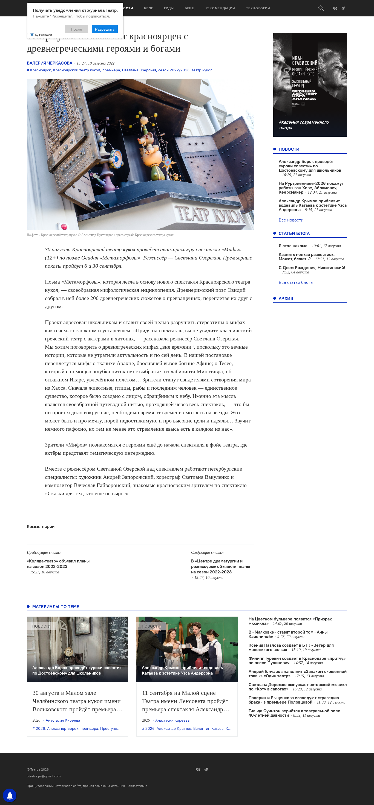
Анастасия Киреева (63, 720)
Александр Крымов (174, 728)
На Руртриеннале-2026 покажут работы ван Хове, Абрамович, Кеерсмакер (311, 187)
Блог (148, 8)
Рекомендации (220, 8)
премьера (111, 70)
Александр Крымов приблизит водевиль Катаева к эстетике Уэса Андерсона (313, 205)
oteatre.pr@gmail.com (44, 776)
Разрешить (104, 29)
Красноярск (40, 70)
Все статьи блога (296, 282)
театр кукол (202, 70)
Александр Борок (62, 728)
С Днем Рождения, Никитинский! (312, 267)
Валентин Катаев (208, 728)
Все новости (291, 220)
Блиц (190, 8)
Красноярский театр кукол (76, 70)
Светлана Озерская (139, 70)
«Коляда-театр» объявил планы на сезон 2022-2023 (58, 563)
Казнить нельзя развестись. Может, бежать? (307, 256)
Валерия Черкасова (49, 63)
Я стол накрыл (293, 245)
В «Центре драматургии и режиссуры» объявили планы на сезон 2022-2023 (220, 566)
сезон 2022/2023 (173, 70)
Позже (76, 29)
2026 (40, 728)
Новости (124, 8)
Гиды (169, 8)
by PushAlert (43, 35)
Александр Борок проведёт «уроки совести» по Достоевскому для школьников (310, 166)
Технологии (258, 8)
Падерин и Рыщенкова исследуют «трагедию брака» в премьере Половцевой (294, 700)
